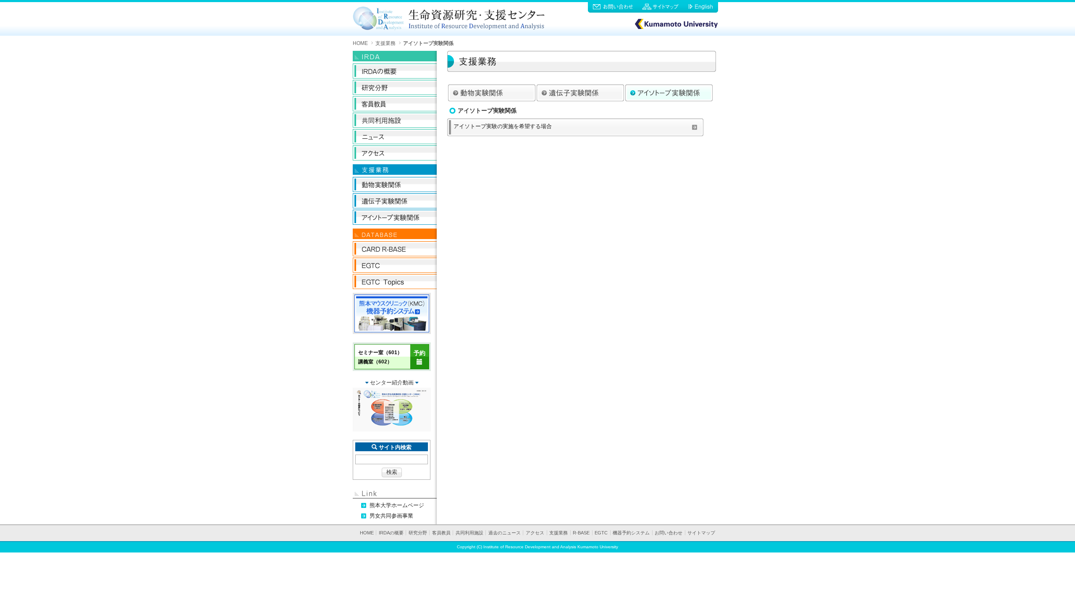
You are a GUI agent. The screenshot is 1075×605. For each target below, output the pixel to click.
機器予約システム (631, 532)
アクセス (535, 532)
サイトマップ (701, 532)
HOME (360, 43)
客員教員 (441, 532)
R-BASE (581, 532)
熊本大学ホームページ (397, 505)
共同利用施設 (469, 532)
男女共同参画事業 (391, 516)
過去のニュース (504, 532)
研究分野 (418, 532)
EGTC (601, 532)
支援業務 (385, 43)
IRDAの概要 (391, 532)
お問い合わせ (668, 532)
